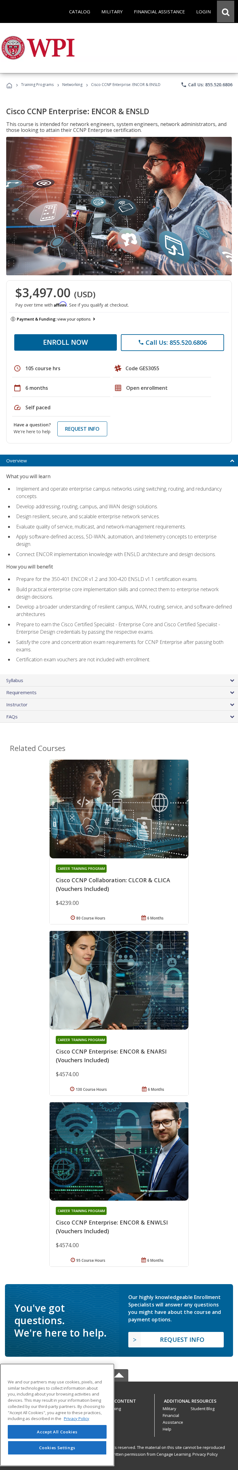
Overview (16, 460)
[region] (57, 1415)
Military (169, 1408)
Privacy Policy (205, 1454)
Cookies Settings (57, 1447)
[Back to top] (119, 1399)
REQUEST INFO (82, 428)
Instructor (17, 704)
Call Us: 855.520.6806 (206, 85)
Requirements (21, 692)
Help (167, 1429)
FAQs (12, 716)
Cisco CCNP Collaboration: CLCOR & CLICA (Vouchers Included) (113, 884)
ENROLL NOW (65, 342)
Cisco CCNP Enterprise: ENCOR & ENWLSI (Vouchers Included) (112, 1227)
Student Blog (202, 1408)
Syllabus (14, 680)
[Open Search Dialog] (225, 11)
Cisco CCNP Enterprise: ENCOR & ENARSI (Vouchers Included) (111, 1056)
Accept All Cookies (57, 1432)
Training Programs (37, 84)
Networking (72, 84)
